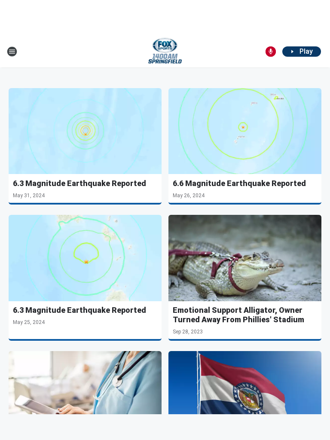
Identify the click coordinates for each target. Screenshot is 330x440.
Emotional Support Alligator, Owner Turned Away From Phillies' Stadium (238, 315)
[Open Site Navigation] (12, 51)
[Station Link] (165, 51)
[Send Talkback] (271, 51)
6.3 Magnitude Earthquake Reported (79, 183)
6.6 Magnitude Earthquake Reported (239, 183)
